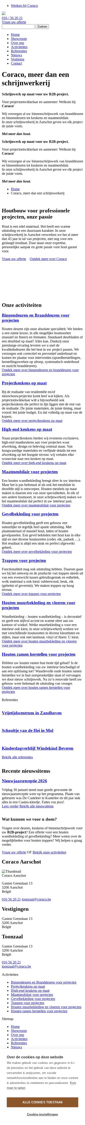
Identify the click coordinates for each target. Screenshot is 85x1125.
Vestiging (17, 59)
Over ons (17, 43)
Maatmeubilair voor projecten (30, 471)
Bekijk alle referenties (17, 757)
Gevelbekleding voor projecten (30, 514)
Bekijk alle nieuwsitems (36, 806)
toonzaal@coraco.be (36, 899)
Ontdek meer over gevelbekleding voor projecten (37, 551)
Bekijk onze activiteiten (49, 852)
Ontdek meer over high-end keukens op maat (34, 463)
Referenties (19, 51)
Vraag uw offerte (14, 22)
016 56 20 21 (11, 899)
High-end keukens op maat (27, 429)
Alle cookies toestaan (42, 1102)
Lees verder (10, 806)
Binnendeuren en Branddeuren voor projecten (43, 982)
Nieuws (16, 55)
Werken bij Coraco (24, 6)
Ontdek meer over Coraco (48, 259)
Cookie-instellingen (42, 1114)
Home (15, 35)
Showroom (19, 39)
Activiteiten (19, 47)
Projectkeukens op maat (24, 383)
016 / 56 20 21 (12, 18)
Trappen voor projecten (24, 560)
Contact (16, 63)
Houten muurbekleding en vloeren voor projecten (46, 1007)
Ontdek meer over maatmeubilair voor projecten (36, 505)
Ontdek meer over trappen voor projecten (31, 594)
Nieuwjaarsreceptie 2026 (24, 780)
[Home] (3, 14)
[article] (42, 708)
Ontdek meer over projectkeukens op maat (32, 421)
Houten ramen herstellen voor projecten (38, 654)
